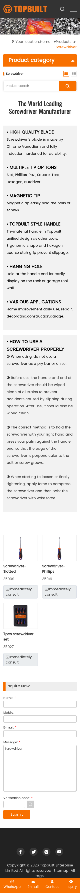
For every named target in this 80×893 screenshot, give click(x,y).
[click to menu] (73, 9)
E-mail (33, 886)
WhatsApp (12, 886)
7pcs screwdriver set (18, 636)
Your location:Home (33, 42)
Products (63, 42)
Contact (52, 886)
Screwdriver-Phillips (53, 569)
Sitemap (61, 871)
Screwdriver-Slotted (14, 569)
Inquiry (71, 886)
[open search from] (62, 8)
